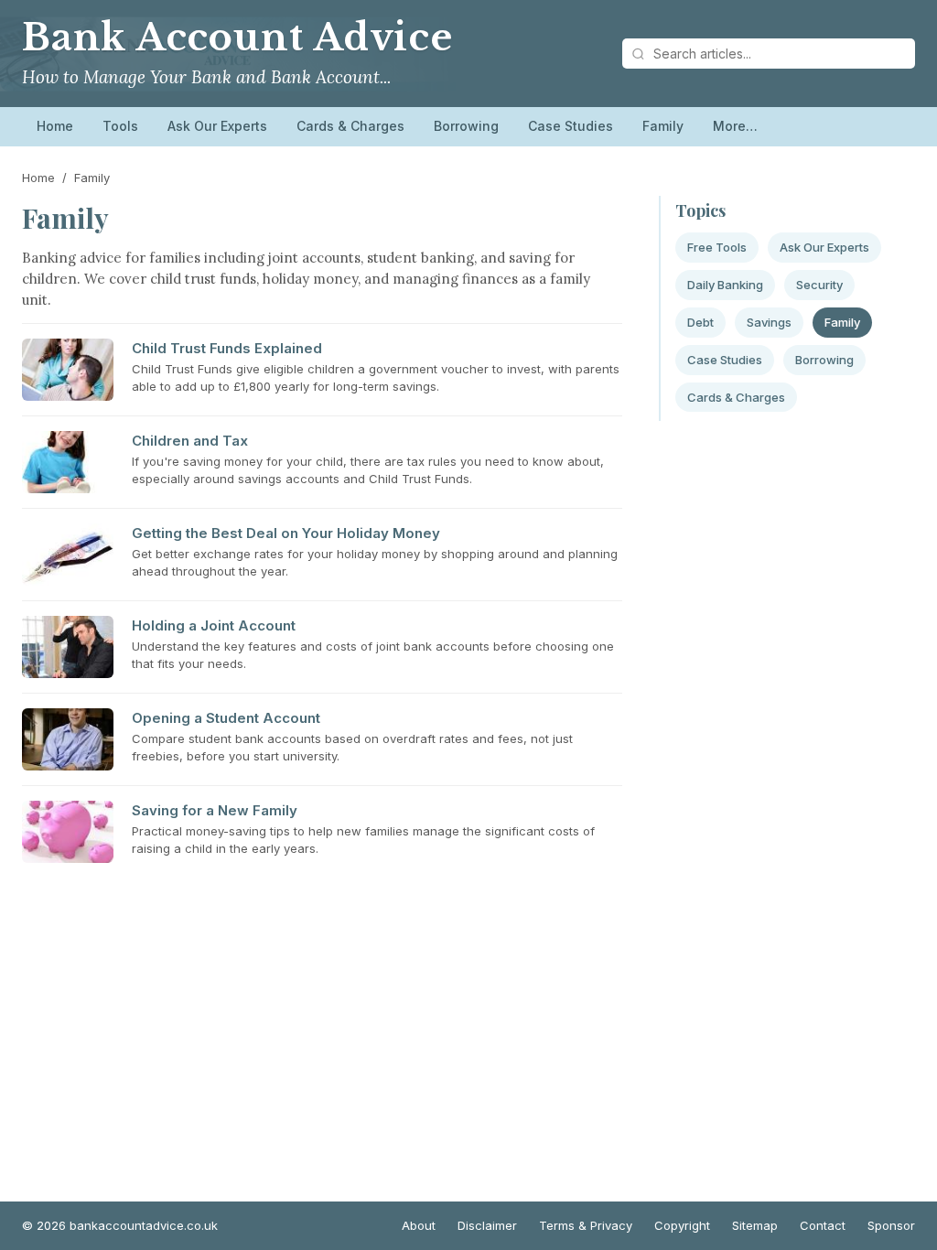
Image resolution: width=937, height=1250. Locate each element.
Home (55, 126)
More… (735, 126)
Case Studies (570, 126)
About (419, 1225)
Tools (120, 126)
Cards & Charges (350, 126)
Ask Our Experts (217, 126)
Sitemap (755, 1225)
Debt (700, 322)
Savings (769, 322)
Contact (822, 1225)
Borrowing (466, 126)
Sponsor (891, 1225)
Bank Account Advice (237, 37)
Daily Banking (725, 284)
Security (819, 284)
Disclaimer (487, 1225)
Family (663, 126)
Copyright (682, 1225)
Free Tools (717, 247)
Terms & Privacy (585, 1225)
